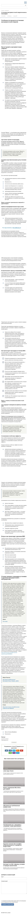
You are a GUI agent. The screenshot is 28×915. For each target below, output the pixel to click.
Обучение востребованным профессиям (11, 806)
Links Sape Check (8, 771)
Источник (5, 621)
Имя (2, 876)
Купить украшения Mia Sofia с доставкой (12, 788)
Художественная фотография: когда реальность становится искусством (12, 845)
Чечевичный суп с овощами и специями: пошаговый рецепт (12, 825)
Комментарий (4, 881)
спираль (14, 742)
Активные (9, 16)
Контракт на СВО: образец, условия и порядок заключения (14, 865)
